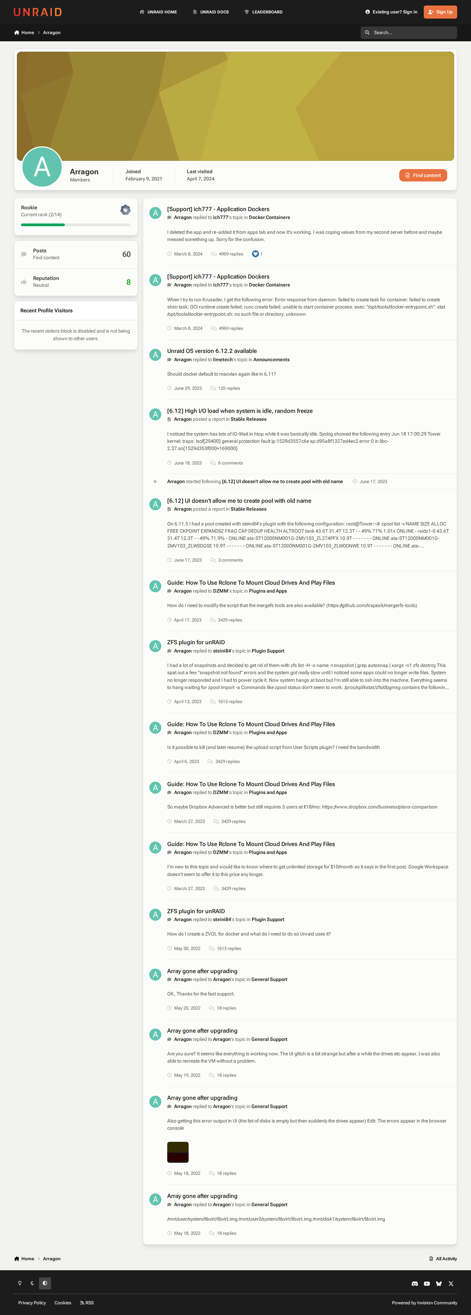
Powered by (424, 1302)
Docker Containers (269, 217)
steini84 (222, 651)
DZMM (220, 591)
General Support (269, 979)
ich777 (220, 217)
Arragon (183, 217)
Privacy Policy (32, 1302)
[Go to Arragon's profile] (155, 213)
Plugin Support (268, 651)
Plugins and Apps (268, 591)
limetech (223, 359)
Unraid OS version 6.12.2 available (212, 350)
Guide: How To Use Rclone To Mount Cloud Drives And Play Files (251, 582)
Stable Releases (249, 419)
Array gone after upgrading (202, 971)
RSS (89, 1302)
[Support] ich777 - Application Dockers (218, 209)
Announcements (271, 359)
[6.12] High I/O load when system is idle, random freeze (240, 410)
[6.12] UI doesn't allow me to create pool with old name (282, 481)
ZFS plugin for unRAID (196, 642)
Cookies (62, 1302)
